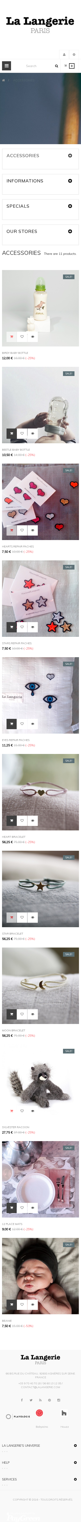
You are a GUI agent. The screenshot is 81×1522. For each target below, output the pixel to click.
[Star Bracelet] (40, 889)
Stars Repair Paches (17, 643)
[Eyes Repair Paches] (40, 695)
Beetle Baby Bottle (16, 449)
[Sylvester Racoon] (40, 1082)
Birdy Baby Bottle (15, 353)
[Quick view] (32, 337)
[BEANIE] (40, 1276)
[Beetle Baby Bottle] (40, 405)
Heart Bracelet (13, 836)
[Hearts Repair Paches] (40, 501)
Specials (18, 206)
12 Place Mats (12, 1224)
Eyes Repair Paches (15, 740)
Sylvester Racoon (15, 1127)
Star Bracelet (12, 933)
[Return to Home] (3, 80)
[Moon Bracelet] (40, 985)
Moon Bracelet (13, 1030)
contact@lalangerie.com (40, 1387)
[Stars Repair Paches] (40, 598)
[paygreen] (42, 1518)
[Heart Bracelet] (40, 792)
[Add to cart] (12, 434)
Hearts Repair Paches (18, 546)
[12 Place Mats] (40, 1179)
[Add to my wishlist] (22, 337)
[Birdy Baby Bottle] (40, 308)
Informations (25, 181)
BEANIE (7, 1320)
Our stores (22, 231)
